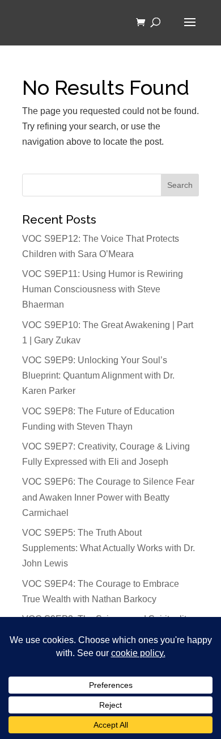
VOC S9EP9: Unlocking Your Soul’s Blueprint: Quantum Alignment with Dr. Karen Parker (98, 375)
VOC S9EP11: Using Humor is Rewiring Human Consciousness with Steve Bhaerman (102, 289)
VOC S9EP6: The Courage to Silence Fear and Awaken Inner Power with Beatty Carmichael (108, 497)
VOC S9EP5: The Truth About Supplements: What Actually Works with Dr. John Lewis (108, 548)
